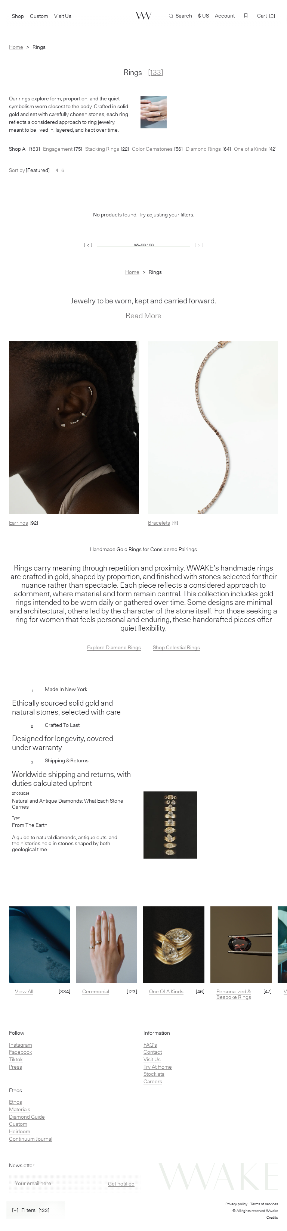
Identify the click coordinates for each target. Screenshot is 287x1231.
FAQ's (150, 1045)
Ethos (15, 1102)
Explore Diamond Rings (114, 647)
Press (15, 1067)
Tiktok (16, 1059)
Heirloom (19, 1131)
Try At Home (158, 1067)
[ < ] (88, 245)
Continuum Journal (30, 1139)
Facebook (20, 1052)
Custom (18, 1124)
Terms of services (264, 1204)
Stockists (154, 1074)
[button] (246, 15)
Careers (153, 1081)
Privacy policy (236, 1204)
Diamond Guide (27, 1117)
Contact (153, 1052)
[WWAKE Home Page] (143, 15)
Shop (18, 16)
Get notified (121, 1184)
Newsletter (21, 1165)
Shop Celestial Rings (176, 647)
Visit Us (152, 1059)
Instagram (20, 1045)
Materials (19, 1109)
